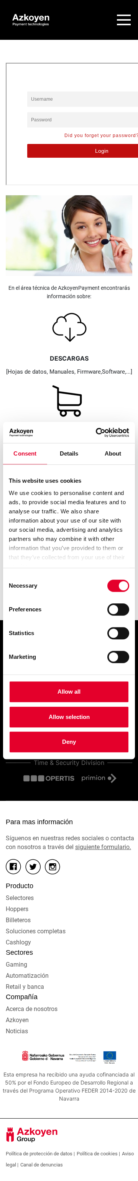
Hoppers (17, 909)
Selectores (20, 898)
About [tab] (113, 453)
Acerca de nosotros (32, 1009)
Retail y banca (25, 986)
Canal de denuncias (41, 1165)
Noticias (17, 1031)
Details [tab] (69, 453)
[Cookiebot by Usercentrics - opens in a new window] (97, 433)
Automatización (27, 975)
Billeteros (18, 920)
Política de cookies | (98, 1153)
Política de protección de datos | (40, 1153)
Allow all (69, 691)
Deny (69, 741)
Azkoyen (17, 1020)
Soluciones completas (36, 931)
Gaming (16, 964)
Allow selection (69, 717)
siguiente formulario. (103, 847)
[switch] (118, 609)
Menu (123, 19)
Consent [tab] (24, 453)
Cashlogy (18, 942)
